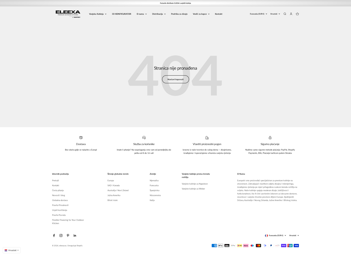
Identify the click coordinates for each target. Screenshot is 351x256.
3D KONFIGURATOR (121, 14)
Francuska (154, 185)
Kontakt (218, 14)
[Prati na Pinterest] (68, 235)
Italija (152, 200)
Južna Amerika (113, 195)
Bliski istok (112, 200)
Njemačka (154, 180)
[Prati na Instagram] (61, 235)
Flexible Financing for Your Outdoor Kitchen (68, 221)
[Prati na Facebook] (54, 235)
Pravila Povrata (59, 215)
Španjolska (154, 190)
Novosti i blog (58, 195)
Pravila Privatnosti (60, 205)
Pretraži (55, 180)
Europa (110, 180)
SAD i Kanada (113, 185)
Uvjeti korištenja (59, 210)
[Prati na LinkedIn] (75, 235)
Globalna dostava (60, 200)
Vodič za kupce (200, 14)
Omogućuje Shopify (75, 245)
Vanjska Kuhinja (96, 14)
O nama (140, 14)
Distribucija (157, 14)
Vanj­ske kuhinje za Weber (193, 188)
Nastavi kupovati (176, 79)
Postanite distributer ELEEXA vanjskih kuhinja (175, 3)
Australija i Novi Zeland (117, 190)
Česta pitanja (58, 190)
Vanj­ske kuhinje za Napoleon (195, 183)
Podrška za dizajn (179, 14)
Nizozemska (155, 195)
